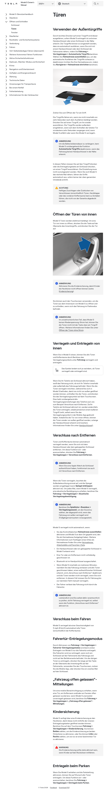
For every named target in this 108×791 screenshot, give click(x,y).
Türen (13, 29)
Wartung (12, 77)
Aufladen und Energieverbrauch (22, 73)
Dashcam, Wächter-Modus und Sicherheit (27, 62)
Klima (11, 66)
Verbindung (14, 43)
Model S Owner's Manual (27, 3)
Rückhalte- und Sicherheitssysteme (24, 40)
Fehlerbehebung (16, 91)
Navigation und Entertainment (21, 69)
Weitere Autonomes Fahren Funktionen (25, 54)
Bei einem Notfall (16, 88)
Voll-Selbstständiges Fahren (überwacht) (26, 51)
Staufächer (14, 36)
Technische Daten (17, 80)
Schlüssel (15, 25)
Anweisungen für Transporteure (22, 84)
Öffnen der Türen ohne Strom (71, 330)
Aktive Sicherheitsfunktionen (21, 58)
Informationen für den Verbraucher (23, 95)
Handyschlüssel (85, 425)
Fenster (14, 32)
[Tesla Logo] (11, 3)
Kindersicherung (66, 291)
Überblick (13, 18)
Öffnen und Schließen (18, 21)
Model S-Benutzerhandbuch (21, 14)
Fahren (12, 47)
